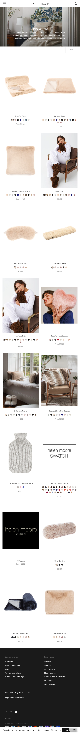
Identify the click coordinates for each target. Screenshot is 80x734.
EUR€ (7, 718)
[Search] (71, 3)
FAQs (7, 669)
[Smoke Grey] (75, 490)
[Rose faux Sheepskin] (20, 342)
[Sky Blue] (26, 120)
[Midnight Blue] (20, 120)
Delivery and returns (12, 665)
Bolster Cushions (59, 561)
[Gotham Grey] (59, 120)
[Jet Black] (18, 120)
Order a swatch (49, 669)
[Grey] (18, 487)
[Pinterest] (16, 712)
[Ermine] (23, 120)
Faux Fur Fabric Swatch (59, 483)
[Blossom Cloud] (15, 120)
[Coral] (70, 490)
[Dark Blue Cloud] (66, 340)
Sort (72, 50)
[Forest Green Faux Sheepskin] (57, 487)
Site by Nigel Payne (22, 723)
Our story (47, 665)
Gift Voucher (20, 561)
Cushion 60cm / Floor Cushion (59, 411)
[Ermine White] (46, 120)
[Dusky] (37, 340)
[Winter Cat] (63, 492)
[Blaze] (65, 490)
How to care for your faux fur (54, 677)
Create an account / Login (14, 677)
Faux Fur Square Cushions (20, 191)
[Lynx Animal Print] (61, 195)
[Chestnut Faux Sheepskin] (44, 195)
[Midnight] (19, 415)
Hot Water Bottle (20, 336)
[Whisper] (29, 120)
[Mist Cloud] (12, 195)
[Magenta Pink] (47, 492)
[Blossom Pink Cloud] (69, 195)
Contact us (9, 662)
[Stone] (11, 415)
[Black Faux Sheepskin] (73, 120)
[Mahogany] (58, 492)
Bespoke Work (49, 684)
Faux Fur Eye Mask (20, 263)
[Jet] (55, 340)
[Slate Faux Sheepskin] (62, 120)
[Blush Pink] (50, 492)
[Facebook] (6, 712)
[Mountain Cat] (66, 492)
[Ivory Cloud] (73, 487)
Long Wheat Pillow (59, 263)
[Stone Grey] (59, 415)
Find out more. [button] (56, 730)
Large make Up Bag (59, 633)
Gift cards (47, 662)
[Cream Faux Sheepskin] (54, 120)
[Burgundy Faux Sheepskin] (54, 487)
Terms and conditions (13, 673)
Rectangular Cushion (21, 411)
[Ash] (61, 492)
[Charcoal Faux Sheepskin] (46, 487)
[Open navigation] (4, 3)
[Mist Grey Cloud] (20, 267)
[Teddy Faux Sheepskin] (71, 492)
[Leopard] (47, 195)
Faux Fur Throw (20, 116)
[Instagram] (11, 712)
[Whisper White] (51, 120)
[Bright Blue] (23, 487)
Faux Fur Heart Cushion (59, 336)
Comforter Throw (59, 116)
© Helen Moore (9, 723)
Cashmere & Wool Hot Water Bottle (21, 483)
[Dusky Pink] (75, 120)
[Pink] (20, 487)
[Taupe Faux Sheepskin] (65, 120)
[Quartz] (67, 120)
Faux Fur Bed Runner (20, 633)
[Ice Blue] (52, 492)
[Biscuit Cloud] (12, 120)
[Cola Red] (58, 340)
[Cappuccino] (27, 415)
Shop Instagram (50, 673)
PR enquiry (48, 680)
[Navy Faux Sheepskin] (69, 492)
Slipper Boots (59, 191)
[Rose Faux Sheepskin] (61, 122)
